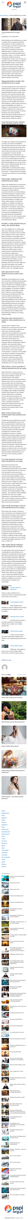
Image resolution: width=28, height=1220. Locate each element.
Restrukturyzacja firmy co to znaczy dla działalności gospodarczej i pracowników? (17, 949)
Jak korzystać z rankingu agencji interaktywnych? (18, 1137)
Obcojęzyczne (5, 834)
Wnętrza (4, 864)
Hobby (3, 820)
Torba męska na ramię (16, 645)
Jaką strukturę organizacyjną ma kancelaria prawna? (18, 981)
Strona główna (4, 15)
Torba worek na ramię (16, 631)
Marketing (4, 824)
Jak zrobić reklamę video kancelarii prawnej (16, 1104)
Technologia (5, 850)
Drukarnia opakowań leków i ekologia (17, 968)
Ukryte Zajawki (6, 857)
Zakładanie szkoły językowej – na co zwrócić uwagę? (18, 922)
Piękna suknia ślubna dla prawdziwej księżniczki (13, 771)
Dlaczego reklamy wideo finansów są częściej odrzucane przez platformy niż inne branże (18, 1112)
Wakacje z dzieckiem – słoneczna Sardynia (18, 1150)
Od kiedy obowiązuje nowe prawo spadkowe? (18, 1078)
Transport (4, 852)
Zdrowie (4, 866)
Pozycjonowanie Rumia (15, 1051)
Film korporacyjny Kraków (16, 1025)
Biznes (3, 811)
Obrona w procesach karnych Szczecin (17, 877)
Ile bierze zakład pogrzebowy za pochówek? (18, 1046)
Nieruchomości (6, 831)
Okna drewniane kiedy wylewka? (18, 1038)
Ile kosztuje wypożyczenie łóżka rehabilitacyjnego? (18, 1176)
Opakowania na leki (14, 882)
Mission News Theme (9, 1217)
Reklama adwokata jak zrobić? (17, 1097)
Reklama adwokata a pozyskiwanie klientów (15, 1091)
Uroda (3, 859)
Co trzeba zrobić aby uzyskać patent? (17, 1182)
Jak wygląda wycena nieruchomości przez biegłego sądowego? (17, 1125)
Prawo (3, 838)
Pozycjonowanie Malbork (16, 1019)
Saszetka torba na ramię (17, 616)
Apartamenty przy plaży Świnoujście (16, 909)
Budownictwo (5, 813)
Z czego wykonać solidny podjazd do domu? (18, 935)
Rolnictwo (4, 843)
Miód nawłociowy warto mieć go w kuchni (18, 1007)
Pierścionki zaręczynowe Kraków (12, 697)
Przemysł (4, 841)
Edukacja (4, 817)
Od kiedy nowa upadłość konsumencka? (16, 987)
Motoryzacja (5, 829)
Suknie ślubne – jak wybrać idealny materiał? (12, 797)
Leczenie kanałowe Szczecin (17, 1032)
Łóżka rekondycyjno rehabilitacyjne (15, 1143)
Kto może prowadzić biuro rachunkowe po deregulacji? (16, 1059)
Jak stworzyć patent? (15, 1162)
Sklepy (3, 845)
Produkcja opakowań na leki (17, 1012)
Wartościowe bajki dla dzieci (16, 895)
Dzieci (3, 815)
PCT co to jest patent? (15, 1155)
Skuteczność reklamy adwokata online (17, 1085)
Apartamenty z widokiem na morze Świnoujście (17, 916)
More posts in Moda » (22, 674)
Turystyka (4, 855)
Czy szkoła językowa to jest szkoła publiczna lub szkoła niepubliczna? (17, 962)
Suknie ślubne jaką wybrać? (10, 746)
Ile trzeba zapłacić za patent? (17, 1194)
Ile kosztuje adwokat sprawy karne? (17, 942)
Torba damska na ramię (16, 602)
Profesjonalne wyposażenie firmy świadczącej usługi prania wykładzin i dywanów (18, 995)
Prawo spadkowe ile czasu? (16, 1071)
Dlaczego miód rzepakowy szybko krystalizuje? (16, 1000)
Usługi (3, 862)
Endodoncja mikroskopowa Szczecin (16, 1130)
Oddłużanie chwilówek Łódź (16, 954)
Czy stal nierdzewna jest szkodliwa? (16, 1117)
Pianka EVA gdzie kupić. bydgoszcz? (16, 1169)
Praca (3, 836)
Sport (3, 848)
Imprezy (4, 822)
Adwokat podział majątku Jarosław (16, 974)
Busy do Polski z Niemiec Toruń (17, 1064)
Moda (3, 827)
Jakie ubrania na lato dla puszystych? (13, 722)
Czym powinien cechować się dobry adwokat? (17, 929)
